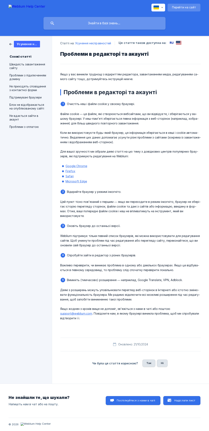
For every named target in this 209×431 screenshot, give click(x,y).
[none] (27, 7)
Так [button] (148, 363)
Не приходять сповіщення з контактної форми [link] (27, 88)
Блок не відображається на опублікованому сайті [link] (26, 106)
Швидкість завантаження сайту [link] (27, 66)
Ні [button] (162, 363)
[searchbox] (104, 23)
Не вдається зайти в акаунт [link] (23, 117)
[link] (24, 44)
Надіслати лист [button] (184, 400)
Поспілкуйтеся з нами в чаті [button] (136, 400)
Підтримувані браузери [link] (25, 97)
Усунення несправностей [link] (93, 43)
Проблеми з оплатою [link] (24, 126)
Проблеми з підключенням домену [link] (27, 77)
